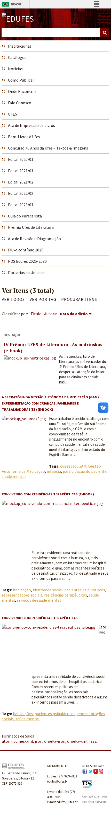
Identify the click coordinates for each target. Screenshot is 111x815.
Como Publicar (21, 80)
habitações (23, 713)
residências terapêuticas (65, 595)
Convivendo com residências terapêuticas (40, 618)
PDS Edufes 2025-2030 (27, 261)
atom (7, 741)
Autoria (50, 313)
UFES (12, 114)
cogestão (68, 466)
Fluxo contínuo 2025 (25, 249)
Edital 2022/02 (20, 193)
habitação (22, 589)
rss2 (93, 741)
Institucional (19, 46)
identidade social (47, 589)
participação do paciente (85, 471)
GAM (82, 466)
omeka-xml (77, 741)
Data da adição (74, 313)
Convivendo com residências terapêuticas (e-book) (48, 494)
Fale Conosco (19, 102)
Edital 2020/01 (20, 159)
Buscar (104, 32)
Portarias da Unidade (26, 272)
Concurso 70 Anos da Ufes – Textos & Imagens (48, 148)
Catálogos (17, 57)
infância (54, 471)
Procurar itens (79, 299)
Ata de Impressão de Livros (31, 125)
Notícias (15, 68)
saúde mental (14, 476)
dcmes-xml (23, 741)
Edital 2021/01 (20, 170)
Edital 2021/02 (20, 182)
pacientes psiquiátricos (84, 589)
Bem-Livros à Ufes (24, 136)
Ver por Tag (43, 299)
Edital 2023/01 (20, 204)
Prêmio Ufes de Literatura (31, 227)
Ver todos (13, 299)
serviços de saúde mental (39, 600)
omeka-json (54, 741)
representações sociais (22, 595)
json (38, 741)
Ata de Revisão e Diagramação (34, 238)
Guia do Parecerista (25, 215)
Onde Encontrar (22, 91)
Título (36, 313)
